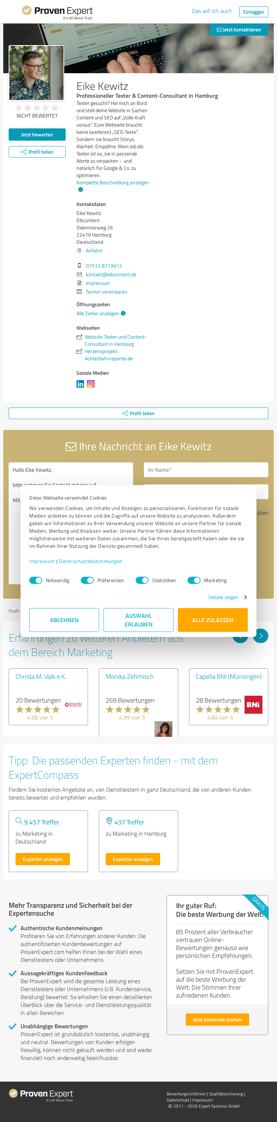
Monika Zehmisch (130, 676)
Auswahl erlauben (139, 619)
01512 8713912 (104, 265)
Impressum (42, 561)
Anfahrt (94, 250)
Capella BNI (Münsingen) (229, 676)
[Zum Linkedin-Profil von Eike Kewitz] (81, 387)
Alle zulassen (212, 620)
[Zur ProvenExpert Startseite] (57, 13)
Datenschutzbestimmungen (91, 561)
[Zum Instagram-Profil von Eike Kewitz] (92, 387)
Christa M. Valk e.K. (41, 676)
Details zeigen (223, 597)
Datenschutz (178, 1100)
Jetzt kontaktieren (241, 29)
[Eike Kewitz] (36, 73)
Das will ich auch (212, 11)
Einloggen (253, 11)
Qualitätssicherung (226, 1094)
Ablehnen (64, 620)
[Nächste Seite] (260, 636)
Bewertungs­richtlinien (186, 1094)
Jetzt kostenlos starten (217, 1019)
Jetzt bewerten (37, 134)
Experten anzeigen (43, 858)
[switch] (87, 580)
